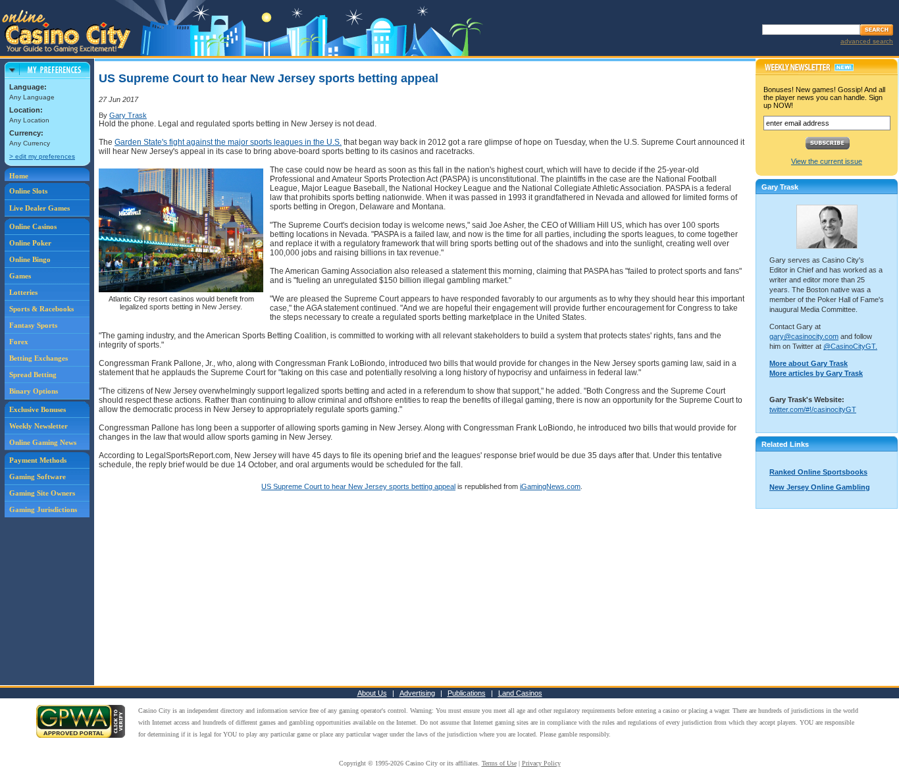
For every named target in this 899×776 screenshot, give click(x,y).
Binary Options (33, 391)
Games (20, 276)
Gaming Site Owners (42, 493)
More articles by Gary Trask (816, 373)
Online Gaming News (42, 442)
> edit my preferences (42, 156)
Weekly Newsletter (38, 426)
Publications (467, 693)
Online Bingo (30, 259)
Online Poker (30, 243)
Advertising (417, 693)
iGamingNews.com (550, 486)
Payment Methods (37, 460)
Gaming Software (37, 476)
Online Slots (28, 191)
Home (18, 176)
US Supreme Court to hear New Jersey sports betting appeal (358, 486)
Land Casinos (520, 693)
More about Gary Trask (808, 363)
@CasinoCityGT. (850, 346)
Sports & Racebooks (41, 309)
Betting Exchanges (38, 358)
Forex (18, 342)
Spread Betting (33, 374)
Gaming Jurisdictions (43, 509)
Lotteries (23, 292)
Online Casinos (33, 226)
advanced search (866, 41)
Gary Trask (128, 115)
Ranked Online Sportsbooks (818, 472)
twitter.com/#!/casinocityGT (812, 409)
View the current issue (826, 161)
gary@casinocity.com (803, 336)
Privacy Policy (541, 763)
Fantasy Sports (33, 325)
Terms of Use (499, 763)
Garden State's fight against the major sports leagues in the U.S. (228, 142)
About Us (372, 693)
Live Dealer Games (39, 208)
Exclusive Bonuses (37, 409)
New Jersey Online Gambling (819, 487)
